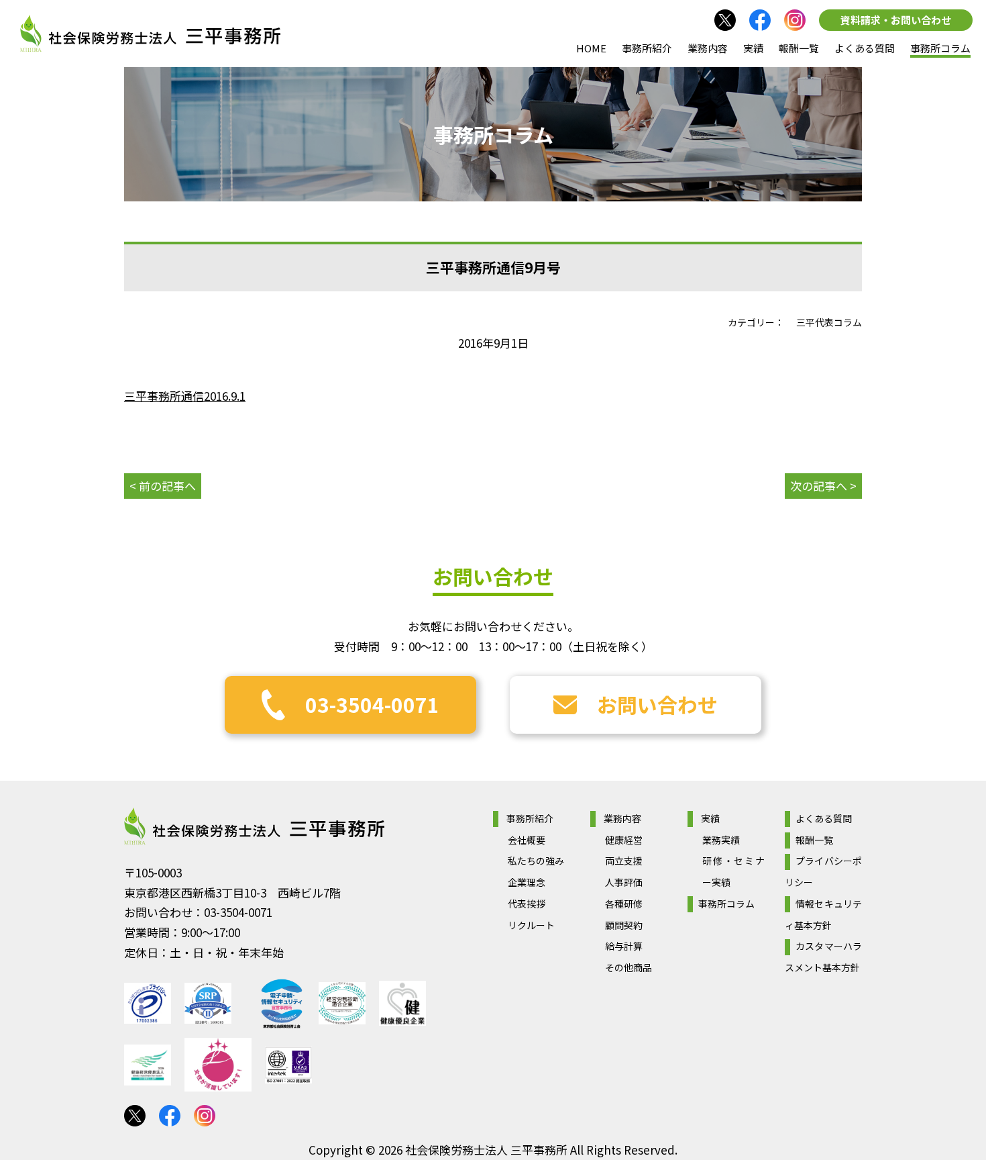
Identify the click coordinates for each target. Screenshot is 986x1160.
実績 (753, 48)
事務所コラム (940, 48)
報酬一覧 (799, 48)
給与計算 (624, 946)
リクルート (531, 925)
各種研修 (624, 903)
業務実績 (721, 840)
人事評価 (624, 882)
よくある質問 (864, 48)
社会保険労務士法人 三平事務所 (254, 826)
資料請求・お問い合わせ (895, 20)
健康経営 (624, 840)
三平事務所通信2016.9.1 (184, 395)
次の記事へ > (823, 485)
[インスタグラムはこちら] (795, 20)
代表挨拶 (526, 903)
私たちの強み (536, 860)
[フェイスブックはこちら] (760, 20)
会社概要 (526, 840)
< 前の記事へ (162, 485)
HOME (591, 48)
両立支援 (624, 860)
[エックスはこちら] (135, 1115)
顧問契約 (624, 925)
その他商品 (628, 967)
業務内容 (708, 48)
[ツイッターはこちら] (725, 20)
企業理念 (526, 882)
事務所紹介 (647, 48)
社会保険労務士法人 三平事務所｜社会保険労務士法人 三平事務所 (150, 33)
